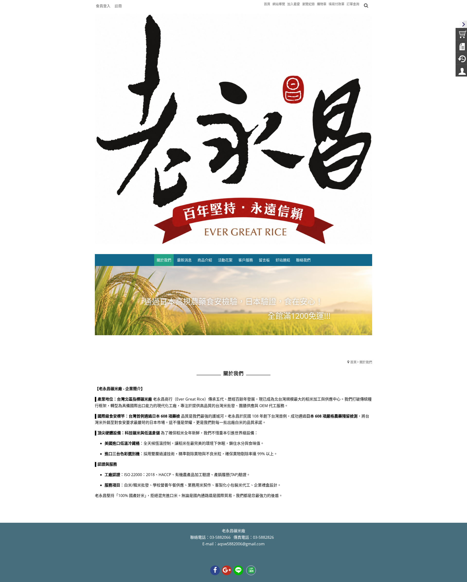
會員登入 (103, 5)
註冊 (118, 5)
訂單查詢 (353, 4)
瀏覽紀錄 (308, 4)
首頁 (353, 362)
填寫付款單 (336, 4)
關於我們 (365, 362)
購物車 (321, 4)
